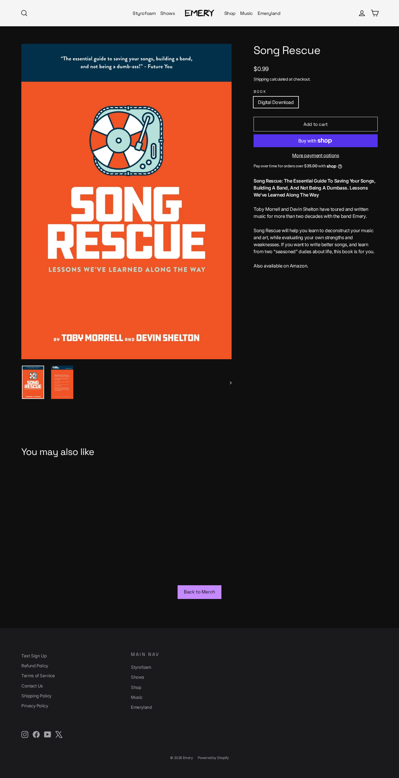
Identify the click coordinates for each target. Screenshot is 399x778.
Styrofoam (144, 13)
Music (246, 13)
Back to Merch (199, 592)
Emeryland (269, 13)
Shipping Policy (36, 696)
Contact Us (32, 686)
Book (260, 91)
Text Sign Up (33, 656)
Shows (167, 13)
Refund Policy (34, 665)
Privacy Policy (34, 705)
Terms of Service (38, 675)
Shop (229, 13)
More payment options (315, 155)
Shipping (261, 79)
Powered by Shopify (213, 758)
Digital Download (276, 102)
